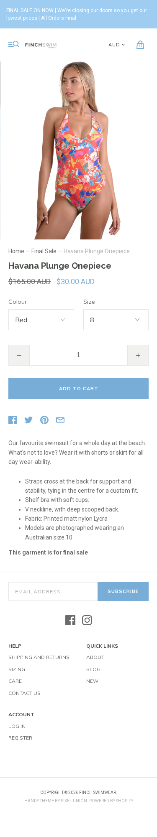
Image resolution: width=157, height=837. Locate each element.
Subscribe (123, 591)
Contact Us (24, 693)
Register (20, 738)
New (92, 681)
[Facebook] (70, 620)
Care (15, 681)
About (95, 657)
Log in (17, 726)
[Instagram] (87, 620)
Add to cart (78, 389)
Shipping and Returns (38, 657)
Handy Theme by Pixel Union (55, 801)
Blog (93, 669)
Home (16, 251)
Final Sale (44, 251)
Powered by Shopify (111, 801)
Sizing (16, 669)
